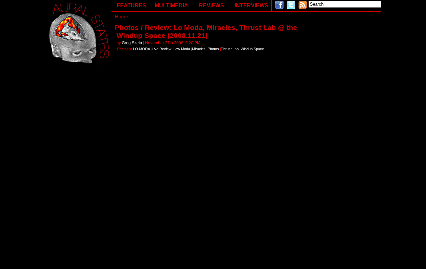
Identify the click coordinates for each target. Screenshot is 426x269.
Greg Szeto (132, 43)
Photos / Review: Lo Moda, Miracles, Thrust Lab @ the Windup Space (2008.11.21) (206, 31)
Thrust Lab (230, 49)
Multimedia (171, 5)
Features (131, 5)
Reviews (211, 5)
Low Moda (181, 49)
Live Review (161, 49)
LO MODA (141, 49)
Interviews (251, 5)
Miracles (199, 49)
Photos (213, 49)
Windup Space (252, 49)
